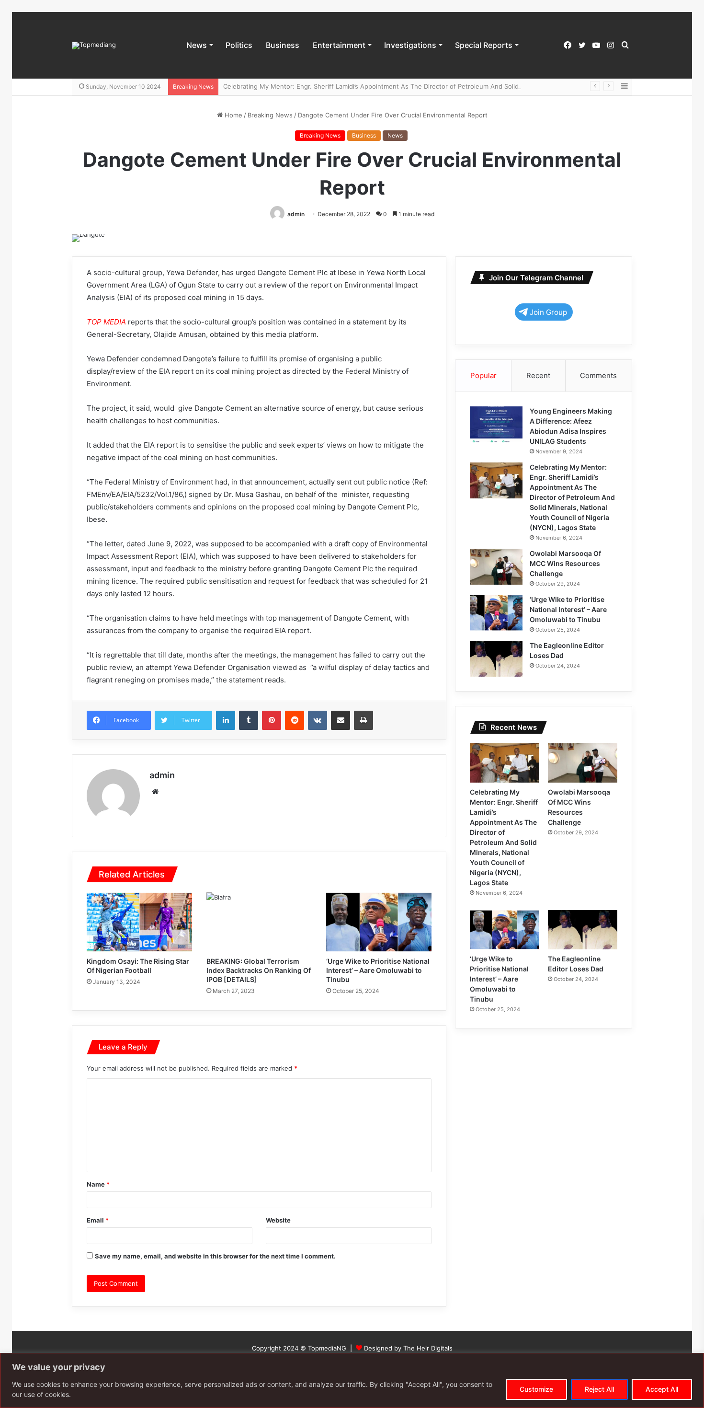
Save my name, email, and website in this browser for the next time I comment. (215, 1256)
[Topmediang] (94, 45)
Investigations (410, 45)
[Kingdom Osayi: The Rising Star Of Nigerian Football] (139, 922)
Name (98, 1184)
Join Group (548, 312)
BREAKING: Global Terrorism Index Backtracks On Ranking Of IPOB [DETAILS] (258, 970)
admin (296, 214)
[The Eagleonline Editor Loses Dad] (496, 659)
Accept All (662, 1389)
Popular (483, 375)
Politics (239, 45)
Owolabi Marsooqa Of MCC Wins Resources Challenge (565, 563)
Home (232, 115)
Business (282, 45)
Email (98, 1220)
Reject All (599, 1389)
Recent (538, 375)
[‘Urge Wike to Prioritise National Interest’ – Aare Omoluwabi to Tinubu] (378, 922)
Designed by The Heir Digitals (408, 1348)
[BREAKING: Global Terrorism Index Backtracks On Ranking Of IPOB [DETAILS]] (259, 922)
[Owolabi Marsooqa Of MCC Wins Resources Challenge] (496, 567)
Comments (598, 375)
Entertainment (339, 45)
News (196, 45)
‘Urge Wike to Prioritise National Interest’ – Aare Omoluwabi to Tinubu (378, 970)
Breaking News (270, 115)
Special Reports (483, 45)
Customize (536, 1389)
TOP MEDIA (106, 321)
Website (278, 1220)
